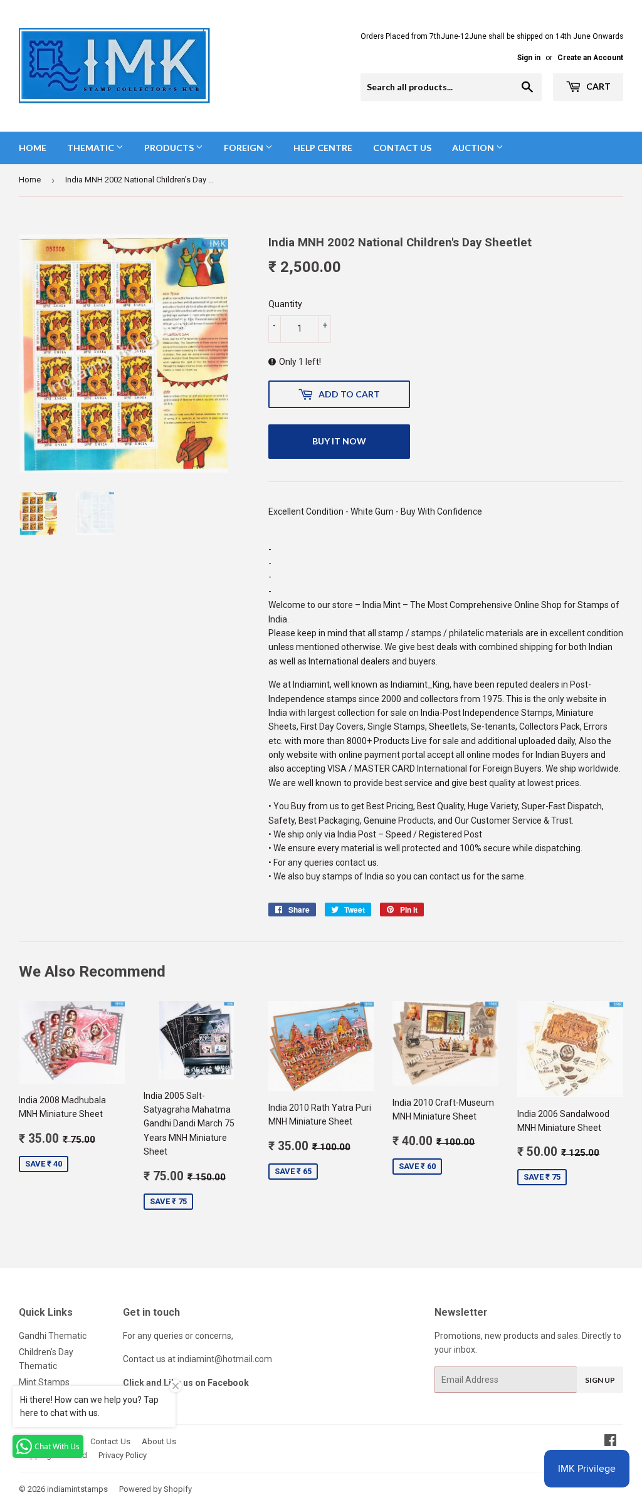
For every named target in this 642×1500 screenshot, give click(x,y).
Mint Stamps (44, 1382)
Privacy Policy (122, 1455)
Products (170, 147)
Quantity (285, 304)
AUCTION (474, 147)
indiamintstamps (77, 1489)
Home (32, 147)
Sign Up (600, 1380)
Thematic (91, 147)
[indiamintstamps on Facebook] (610, 1442)
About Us (159, 1441)
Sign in (528, 57)
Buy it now (339, 441)
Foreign (244, 147)
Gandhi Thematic (53, 1336)
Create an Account (590, 57)
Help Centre (322, 147)
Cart (597, 86)
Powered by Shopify (155, 1489)
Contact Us (402, 147)
